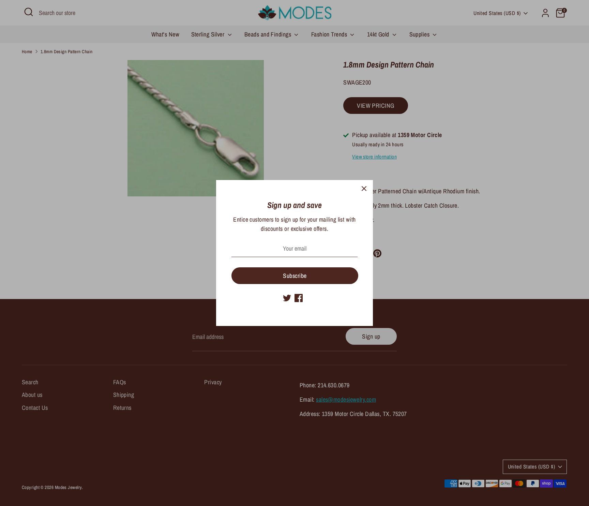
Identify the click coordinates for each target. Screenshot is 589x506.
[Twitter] (287, 298)
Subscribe (294, 275)
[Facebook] (298, 298)
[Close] (364, 188)
